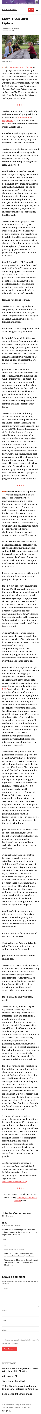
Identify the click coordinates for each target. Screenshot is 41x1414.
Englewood (7, 120)
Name (4, 1310)
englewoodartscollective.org (14, 1181)
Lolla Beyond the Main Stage (17, 1394)
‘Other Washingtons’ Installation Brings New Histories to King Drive (20, 1387)
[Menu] (37, 9)
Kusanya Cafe (24, 117)
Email (4, 1320)
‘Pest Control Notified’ (13, 1381)
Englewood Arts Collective (20, 67)
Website (4, 1330)
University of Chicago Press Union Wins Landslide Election (20, 1369)
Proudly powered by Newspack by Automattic (16, 1407)
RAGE (5, 689)
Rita (4, 1222)
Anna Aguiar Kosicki (11, 28)
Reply (4, 1239)
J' (5, 1246)
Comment (5, 1288)
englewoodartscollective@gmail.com (19, 1256)
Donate (31, 10)
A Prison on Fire (10, 1376)
